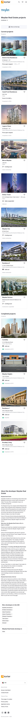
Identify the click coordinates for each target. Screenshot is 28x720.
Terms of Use (4, 706)
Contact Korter (4, 692)
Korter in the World (5, 690)
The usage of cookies (6, 699)
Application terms (5, 704)
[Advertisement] (14, 472)
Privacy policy (4, 701)
